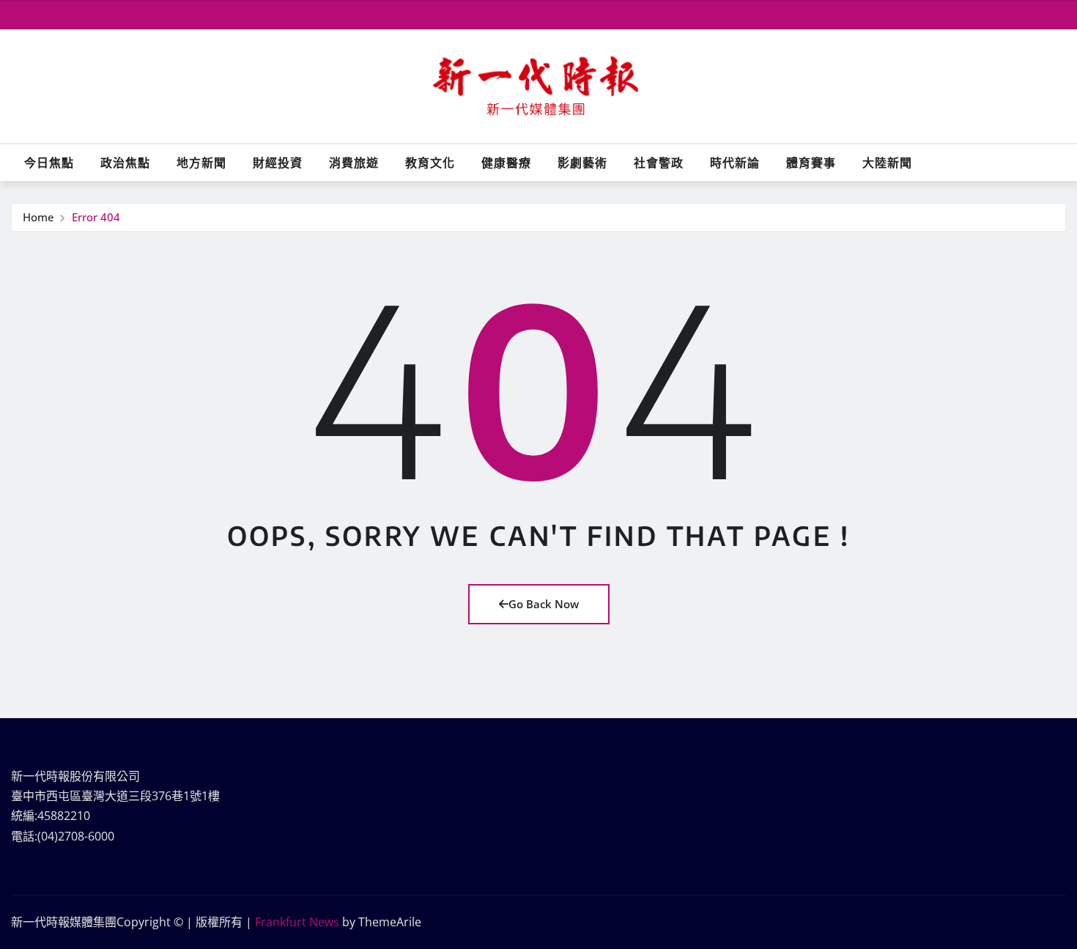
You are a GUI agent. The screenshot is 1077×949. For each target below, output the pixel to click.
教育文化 (430, 162)
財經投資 (278, 162)
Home (38, 217)
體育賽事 (811, 162)
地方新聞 (201, 162)
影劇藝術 (582, 162)
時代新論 (735, 162)
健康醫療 (506, 162)
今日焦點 (49, 162)
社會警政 (659, 162)
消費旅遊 (354, 162)
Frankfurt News (297, 922)
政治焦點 (125, 162)
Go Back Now (543, 604)
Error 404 (96, 217)
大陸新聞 (887, 162)
